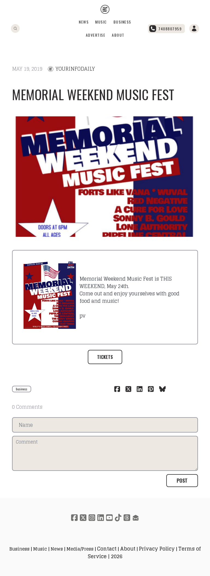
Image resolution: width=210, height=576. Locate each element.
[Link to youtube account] (109, 517)
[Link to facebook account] (74, 517)
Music (101, 22)
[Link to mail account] (135, 517)
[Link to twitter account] (83, 517)
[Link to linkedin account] (100, 517)
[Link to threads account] (127, 517)
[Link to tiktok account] (118, 517)
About (118, 35)
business (21, 389)
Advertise (96, 35)
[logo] (105, 9)
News (84, 22)
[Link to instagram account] (92, 517)
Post (182, 480)
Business (122, 22)
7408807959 (170, 28)
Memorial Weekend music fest (93, 94)
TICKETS (105, 357)
